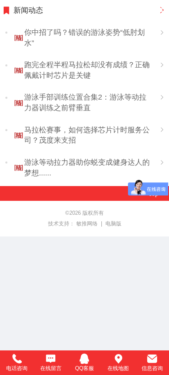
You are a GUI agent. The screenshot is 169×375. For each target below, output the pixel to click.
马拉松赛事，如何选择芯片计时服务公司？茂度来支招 (87, 135)
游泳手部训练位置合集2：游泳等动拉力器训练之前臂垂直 (85, 102)
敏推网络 (87, 223)
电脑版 (113, 223)
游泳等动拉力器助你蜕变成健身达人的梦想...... (87, 167)
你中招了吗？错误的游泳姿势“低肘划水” (84, 37)
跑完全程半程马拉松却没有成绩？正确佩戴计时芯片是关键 (87, 70)
